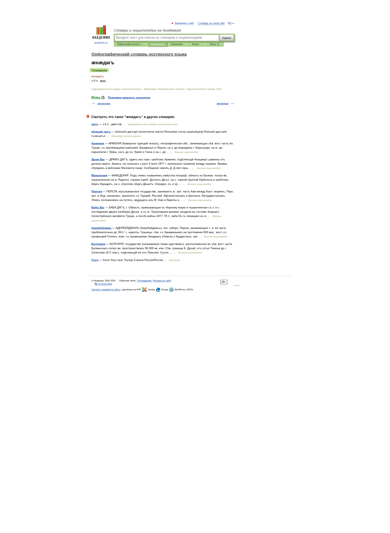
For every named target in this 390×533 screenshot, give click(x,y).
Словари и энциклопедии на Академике (147, 30)
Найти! (226, 38)
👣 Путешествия (103, 284)
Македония (99, 175)
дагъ (94, 124)
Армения (98, 143)
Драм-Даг (98, 159)
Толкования (157, 44)
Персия (96, 191)
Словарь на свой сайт (211, 23)
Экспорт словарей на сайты (105, 289)
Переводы (177, 44)
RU (230, 23)
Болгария (98, 244)
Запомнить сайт (184, 23)
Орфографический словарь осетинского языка (130, 44)
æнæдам (223, 103)
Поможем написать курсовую (129, 97)
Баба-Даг (97, 207)
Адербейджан (101, 228)
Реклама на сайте (162, 280)
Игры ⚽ (215, 44)
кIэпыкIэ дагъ (101, 131)
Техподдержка (144, 280)
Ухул (94, 260)
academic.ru (101, 42)
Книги (195, 44)
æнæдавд (104, 103)
